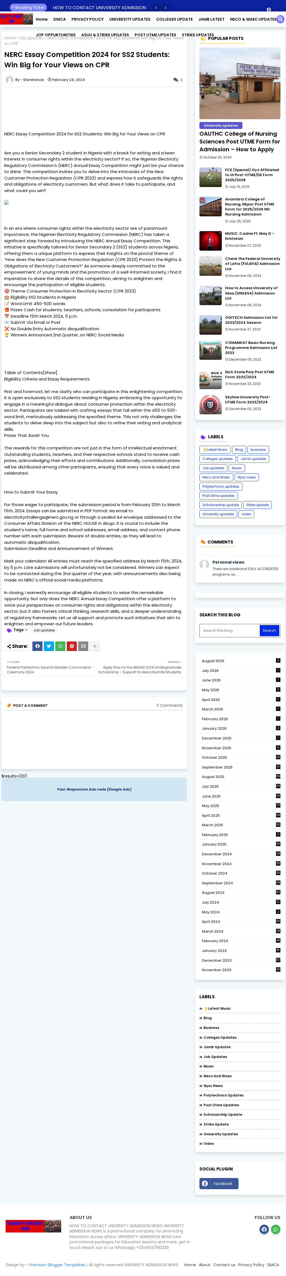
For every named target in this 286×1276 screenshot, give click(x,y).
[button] (156, 8)
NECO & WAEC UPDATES (253, 19)
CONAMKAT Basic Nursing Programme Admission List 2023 (251, 347)
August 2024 (241, 893)
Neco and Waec (216, 477)
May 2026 (240, 690)
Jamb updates (253, 458)
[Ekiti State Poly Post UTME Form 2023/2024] (210, 379)
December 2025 (240, 738)
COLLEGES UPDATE (174, 19)
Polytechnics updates (220, 486)
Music (237, 468)
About (205, 1265)
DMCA (59, 19)
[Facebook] (37, 646)
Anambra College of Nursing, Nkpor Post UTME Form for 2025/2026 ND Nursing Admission (249, 207)
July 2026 (240, 670)
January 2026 (240, 728)
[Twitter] (49, 646)
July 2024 (241, 902)
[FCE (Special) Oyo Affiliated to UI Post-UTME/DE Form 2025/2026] (210, 177)
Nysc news (247, 477)
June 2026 (240, 680)
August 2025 (241, 776)
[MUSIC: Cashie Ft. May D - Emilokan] (210, 241)
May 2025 (241, 805)
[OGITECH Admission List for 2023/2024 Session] (210, 325)
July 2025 (241, 786)
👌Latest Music (215, 449)
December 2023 (241, 960)
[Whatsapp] (60, 646)
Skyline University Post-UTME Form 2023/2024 (248, 400)
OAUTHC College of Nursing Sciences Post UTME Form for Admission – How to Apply (239, 141)
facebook (223, 1183)
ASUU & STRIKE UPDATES (105, 35)
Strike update (257, 504)
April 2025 (241, 815)
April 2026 (240, 699)
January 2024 (241, 951)
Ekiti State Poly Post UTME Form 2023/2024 (249, 375)
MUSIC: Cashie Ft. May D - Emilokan (249, 236)
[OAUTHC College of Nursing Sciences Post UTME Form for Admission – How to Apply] (239, 83)
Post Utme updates (218, 495)
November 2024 (241, 864)
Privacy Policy (251, 1265)
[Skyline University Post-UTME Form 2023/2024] (210, 404)
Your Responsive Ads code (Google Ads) (94, 789)
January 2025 (241, 844)
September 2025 (241, 767)
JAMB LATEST (211, 19)
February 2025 (240, 834)
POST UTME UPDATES (155, 35)
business (258, 449)
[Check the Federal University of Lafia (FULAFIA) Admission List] (210, 266)
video (246, 514)
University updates (218, 514)
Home (42, 19)
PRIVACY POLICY (88, 19)
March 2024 (241, 931)
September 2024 (241, 883)
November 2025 (240, 748)
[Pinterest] (72, 646)
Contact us (224, 1265)
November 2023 (241, 970)
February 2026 (240, 719)
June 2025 (241, 796)
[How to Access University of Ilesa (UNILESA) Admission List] (210, 295)
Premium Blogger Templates (57, 1265)
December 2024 (241, 854)
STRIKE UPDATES (198, 35)
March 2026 (240, 709)
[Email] (83, 646)
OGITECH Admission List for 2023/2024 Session (251, 320)
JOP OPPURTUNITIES (56, 35)
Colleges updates (217, 458)
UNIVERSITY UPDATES (130, 19)
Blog (239, 449)
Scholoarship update (220, 504)
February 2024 (241, 941)
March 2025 (241, 825)
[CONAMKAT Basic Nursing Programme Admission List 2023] (210, 350)
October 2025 (241, 757)
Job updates (31, 38)
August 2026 (240, 661)
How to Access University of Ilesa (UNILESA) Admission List (251, 293)
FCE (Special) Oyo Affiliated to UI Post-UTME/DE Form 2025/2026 (252, 175)
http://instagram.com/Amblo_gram (260, 1185)
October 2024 (241, 873)
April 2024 (241, 921)
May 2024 (240, 912)
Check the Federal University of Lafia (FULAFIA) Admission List (252, 263)
